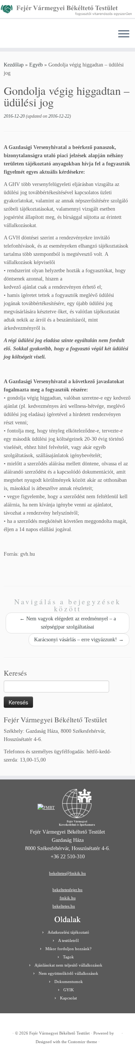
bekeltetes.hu (63, 906)
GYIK (68, 990)
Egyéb (36, 65)
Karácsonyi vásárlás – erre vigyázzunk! (79, 639)
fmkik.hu (68, 898)
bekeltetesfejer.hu (67, 889)
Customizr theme (82, 1041)
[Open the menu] (123, 34)
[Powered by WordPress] (117, 1032)
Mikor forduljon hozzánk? (68, 948)
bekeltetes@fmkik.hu (67, 873)
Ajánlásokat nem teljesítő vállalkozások (68, 965)
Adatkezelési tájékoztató (68, 932)
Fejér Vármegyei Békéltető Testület (59, 1033)
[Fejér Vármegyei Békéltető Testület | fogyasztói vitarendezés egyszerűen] (67, 11)
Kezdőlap (14, 65)
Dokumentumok (68, 981)
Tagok (68, 957)
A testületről (68, 940)
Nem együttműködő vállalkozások (68, 973)
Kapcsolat (68, 998)
